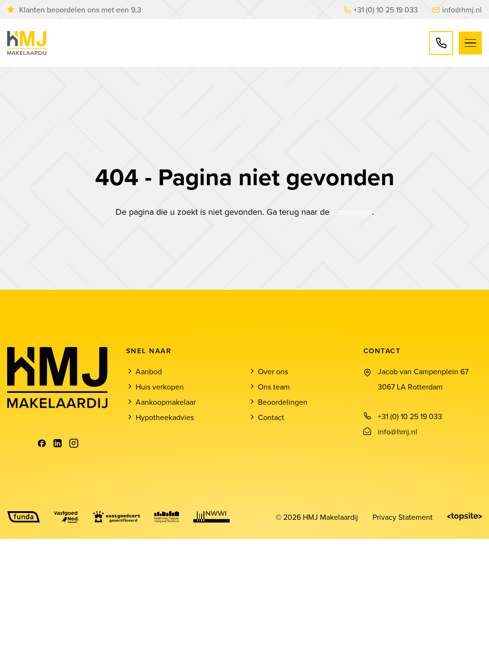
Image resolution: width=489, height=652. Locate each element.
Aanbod (149, 371)
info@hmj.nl (462, 9)
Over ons (273, 371)
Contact (271, 417)
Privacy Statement (402, 517)
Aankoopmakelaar (166, 402)
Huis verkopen (160, 386)
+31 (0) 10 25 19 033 (385, 9)
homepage (352, 212)
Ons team (274, 386)
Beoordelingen (283, 402)
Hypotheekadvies (165, 417)
